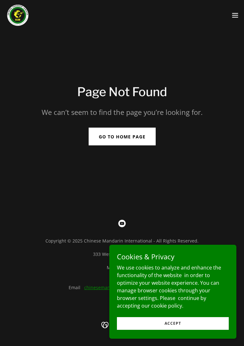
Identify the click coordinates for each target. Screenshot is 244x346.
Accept (173, 323)
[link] (17, 15)
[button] (235, 15)
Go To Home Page (122, 137)
